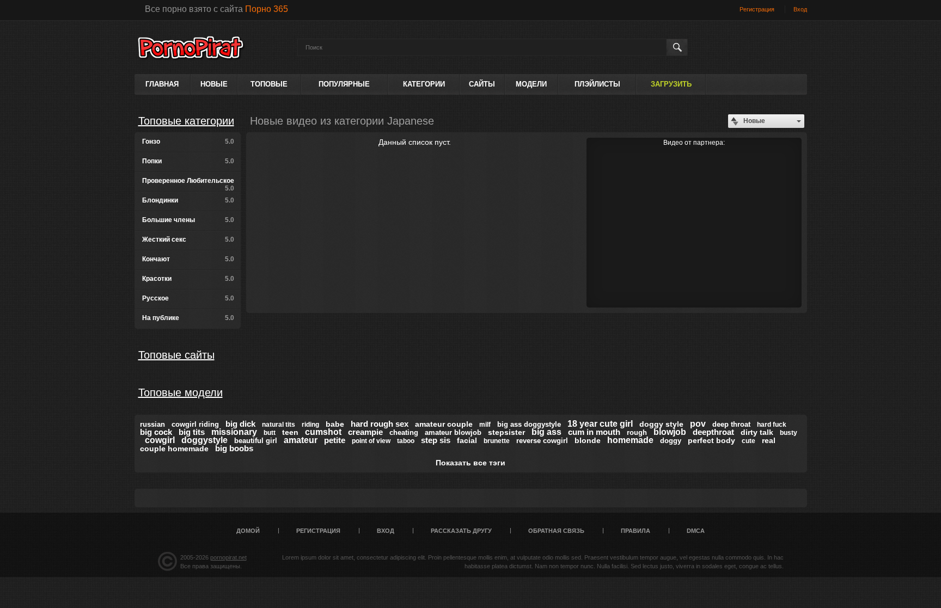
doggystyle (204, 440)
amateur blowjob (453, 432)
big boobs (234, 448)
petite (334, 440)
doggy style (661, 424)
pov (698, 423)
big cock (156, 432)
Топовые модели (180, 392)
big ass (546, 432)
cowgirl (160, 440)
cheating (403, 432)
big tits (192, 432)
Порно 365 (266, 9)
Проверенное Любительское (188, 184)
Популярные (344, 84)
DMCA (696, 530)
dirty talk (757, 432)
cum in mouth (594, 432)
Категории (424, 84)
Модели (531, 84)
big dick (240, 423)
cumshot (323, 432)
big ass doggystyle (529, 424)
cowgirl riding (195, 424)
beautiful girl (255, 441)
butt (270, 433)
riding (310, 424)
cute (748, 441)
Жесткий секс (188, 239)
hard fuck (771, 424)
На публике (188, 318)
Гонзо (188, 141)
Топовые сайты (176, 355)
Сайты (482, 84)
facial (467, 440)
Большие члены (188, 220)
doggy (670, 441)
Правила (635, 530)
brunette (497, 441)
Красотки (188, 278)
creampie (365, 432)
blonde (588, 440)
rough (637, 432)
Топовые (269, 84)
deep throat (731, 424)
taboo (405, 441)
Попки (188, 161)
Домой (248, 530)
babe (335, 424)
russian (152, 424)
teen (290, 432)
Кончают (188, 259)
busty (788, 433)
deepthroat (713, 432)
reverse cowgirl (542, 441)
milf (485, 424)
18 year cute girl (600, 423)
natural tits (278, 424)
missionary (234, 432)
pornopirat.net (228, 557)
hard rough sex (379, 423)
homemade (630, 440)
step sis (435, 440)
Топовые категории (186, 121)
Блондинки (188, 200)
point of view (371, 441)
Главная (162, 84)
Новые (214, 84)
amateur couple (444, 424)
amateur (300, 440)
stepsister (506, 432)
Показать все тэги (470, 462)
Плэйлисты (597, 84)
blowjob (669, 432)
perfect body (711, 440)
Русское (188, 298)
